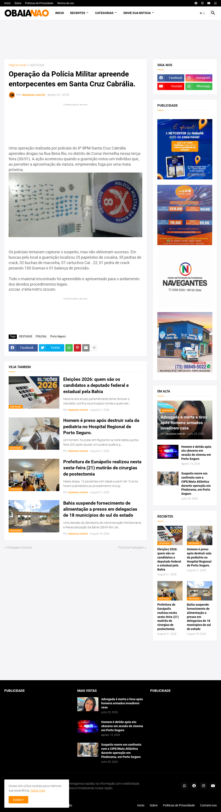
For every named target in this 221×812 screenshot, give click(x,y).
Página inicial (17, 65)
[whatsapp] (215, 3)
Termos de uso (65, 3)
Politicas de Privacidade (39, 3)
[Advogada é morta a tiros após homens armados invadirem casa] (87, 704)
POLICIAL (41, 336)
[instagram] (202, 3)
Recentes (77, 13)
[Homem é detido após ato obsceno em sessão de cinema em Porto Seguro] (167, 452)
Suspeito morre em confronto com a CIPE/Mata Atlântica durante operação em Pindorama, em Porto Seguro (196, 484)
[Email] (86, 348)
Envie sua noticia (137, 13)
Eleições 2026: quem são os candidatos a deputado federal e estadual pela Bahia (96, 385)
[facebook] (196, 3)
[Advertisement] (82, 121)
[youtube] (208, 3)
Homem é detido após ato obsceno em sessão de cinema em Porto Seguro (196, 453)
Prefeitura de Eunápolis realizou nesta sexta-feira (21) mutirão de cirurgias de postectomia (102, 468)
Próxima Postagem (131, 547)
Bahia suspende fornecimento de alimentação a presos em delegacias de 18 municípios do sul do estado (100, 509)
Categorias (104, 13)
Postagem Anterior (19, 547)
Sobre (17, 3)
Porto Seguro (58, 336)
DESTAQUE (37, 65)
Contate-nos (208, 805)
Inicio (7, 3)
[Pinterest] (77, 348)
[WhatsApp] (69, 348)
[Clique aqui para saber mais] (110, 660)
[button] (202, 13)
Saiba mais (38, 790)
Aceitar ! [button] (18, 799)
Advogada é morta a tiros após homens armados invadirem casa (122, 703)
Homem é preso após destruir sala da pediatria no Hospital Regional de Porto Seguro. (101, 426)
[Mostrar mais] (94, 348)
